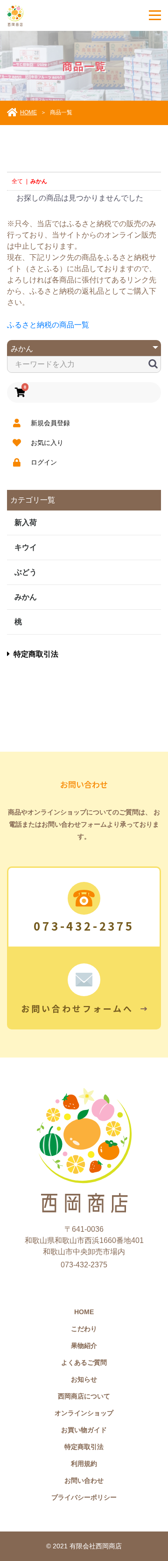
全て (17, 181)
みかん (25, 597)
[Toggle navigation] (155, 15)
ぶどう (25, 572)
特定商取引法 (36, 654)
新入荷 (25, 522)
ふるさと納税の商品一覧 (48, 325)
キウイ (25, 547)
